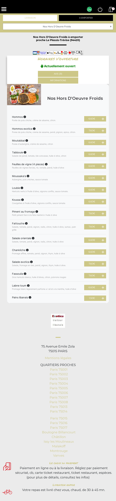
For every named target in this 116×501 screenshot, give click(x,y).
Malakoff (58, 446)
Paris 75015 (58, 418)
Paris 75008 (59, 402)
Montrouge (59, 451)
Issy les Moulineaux (59, 442)
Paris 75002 (59, 374)
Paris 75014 (58, 411)
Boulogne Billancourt (59, 432)
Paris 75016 (58, 423)
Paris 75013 (58, 407)
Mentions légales (58, 358)
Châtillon (59, 437)
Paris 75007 (59, 397)
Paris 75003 (59, 379)
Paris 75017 (58, 428)
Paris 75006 (59, 393)
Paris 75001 (58, 369)
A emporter (86, 18)
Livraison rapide (64, 485)
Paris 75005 (59, 388)
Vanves (58, 455)
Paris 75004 (59, 383)
